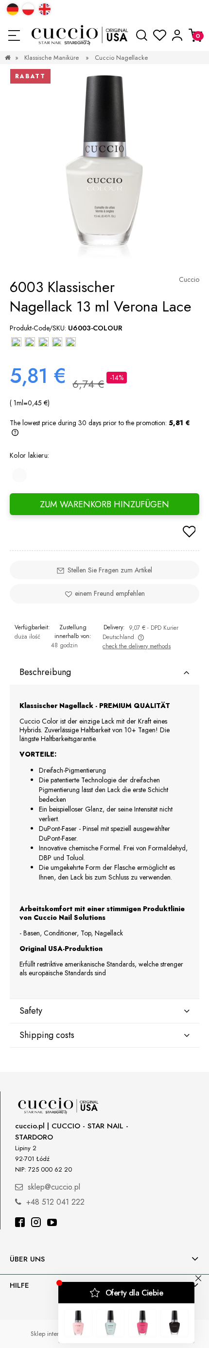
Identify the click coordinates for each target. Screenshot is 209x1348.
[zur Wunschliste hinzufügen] (189, 532)
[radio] (19, 475)
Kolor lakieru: (29, 455)
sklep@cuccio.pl (54, 1186)
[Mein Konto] (177, 35)
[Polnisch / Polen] (28, 9)
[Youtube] (52, 1223)
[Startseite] (80, 35)
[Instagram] (36, 1223)
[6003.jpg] (104, 165)
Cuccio (189, 279)
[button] (13, 35)
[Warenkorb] (195, 35)
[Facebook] (20, 1223)
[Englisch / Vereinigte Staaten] (45, 9)
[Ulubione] (159, 35)
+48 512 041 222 (55, 1202)
